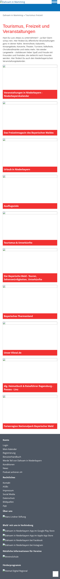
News (5, 468)
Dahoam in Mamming (13, 15)
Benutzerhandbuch (12, 456)
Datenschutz (9, 498)
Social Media (9, 494)
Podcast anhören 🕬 (12, 472)
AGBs (5, 486)
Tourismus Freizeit (34, 15)
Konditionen (9, 464)
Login (5, 445)
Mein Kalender (10, 449)
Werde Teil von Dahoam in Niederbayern (22, 460)
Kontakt (6, 482)
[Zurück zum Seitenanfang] (55, 574)
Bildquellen (8, 501)
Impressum (8, 490)
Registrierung (9, 452)
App (5, 505)
